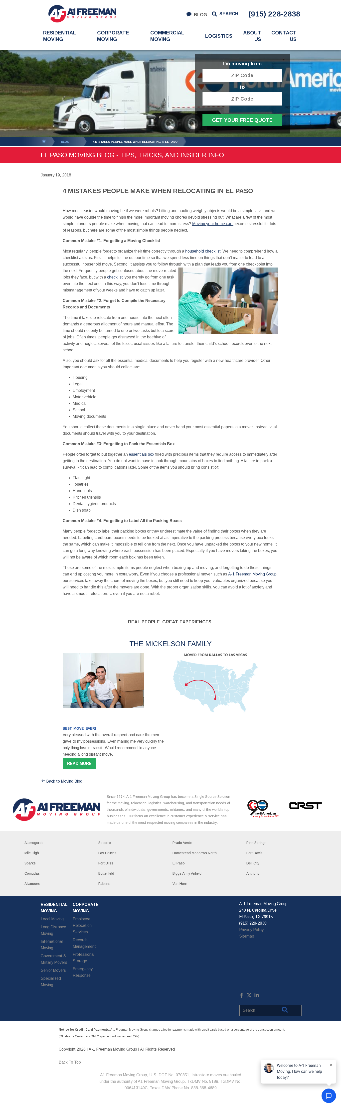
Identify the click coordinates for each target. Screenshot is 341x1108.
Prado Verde (182, 843)
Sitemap (246, 936)
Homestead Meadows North (194, 853)
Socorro (104, 843)
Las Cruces (107, 853)
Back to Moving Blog (64, 781)
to (242, 87)
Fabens (104, 884)
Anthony (252, 873)
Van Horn (179, 884)
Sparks (30, 863)
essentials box (141, 454)
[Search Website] (285, 1010)
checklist (115, 277)
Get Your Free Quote (242, 120)
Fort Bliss (105, 863)
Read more (79, 763)
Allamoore (32, 884)
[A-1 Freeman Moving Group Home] (82, 13)
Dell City (252, 863)
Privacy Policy (251, 930)
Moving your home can (212, 224)
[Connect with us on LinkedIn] (256, 996)
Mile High (31, 853)
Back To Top (70, 1062)
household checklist (202, 251)
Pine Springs (256, 843)
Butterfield (106, 873)
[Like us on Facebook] (241, 996)
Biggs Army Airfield (186, 873)
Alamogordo (33, 843)
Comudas (32, 873)
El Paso (178, 863)
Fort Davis (254, 853)
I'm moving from (242, 63)
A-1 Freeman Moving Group (252, 574)
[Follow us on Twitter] (249, 996)
